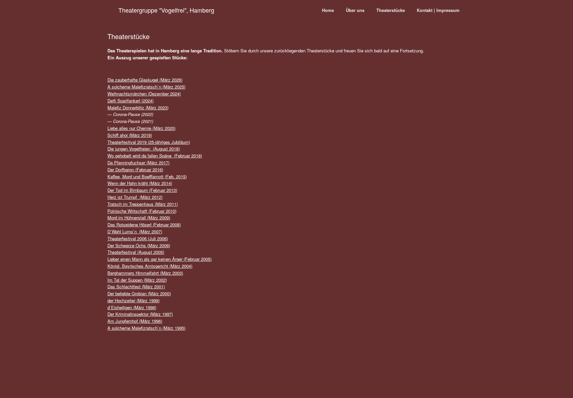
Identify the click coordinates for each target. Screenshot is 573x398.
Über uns (355, 10)
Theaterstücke (390, 10)
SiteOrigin (295, 385)
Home (328, 10)
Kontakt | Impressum (438, 10)
